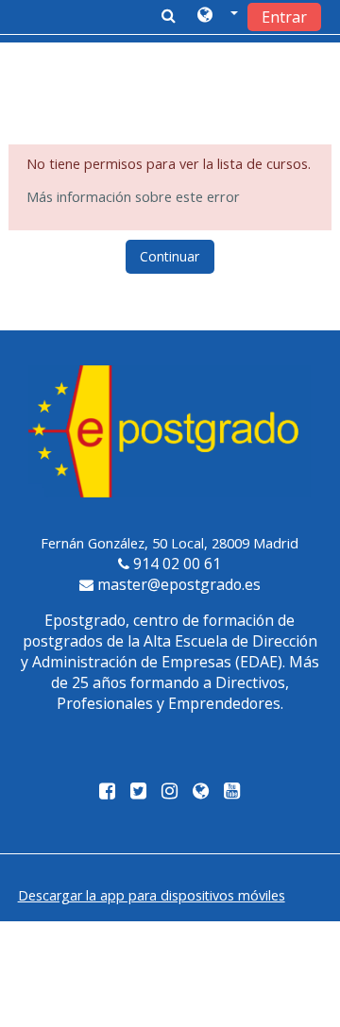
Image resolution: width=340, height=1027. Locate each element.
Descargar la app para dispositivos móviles (151, 895)
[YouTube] (235, 792)
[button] (217, 16)
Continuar (169, 256)
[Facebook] (103, 792)
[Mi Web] (200, 792)
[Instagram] (169, 792)
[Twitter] (138, 792)
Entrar (284, 17)
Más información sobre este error (133, 197)
